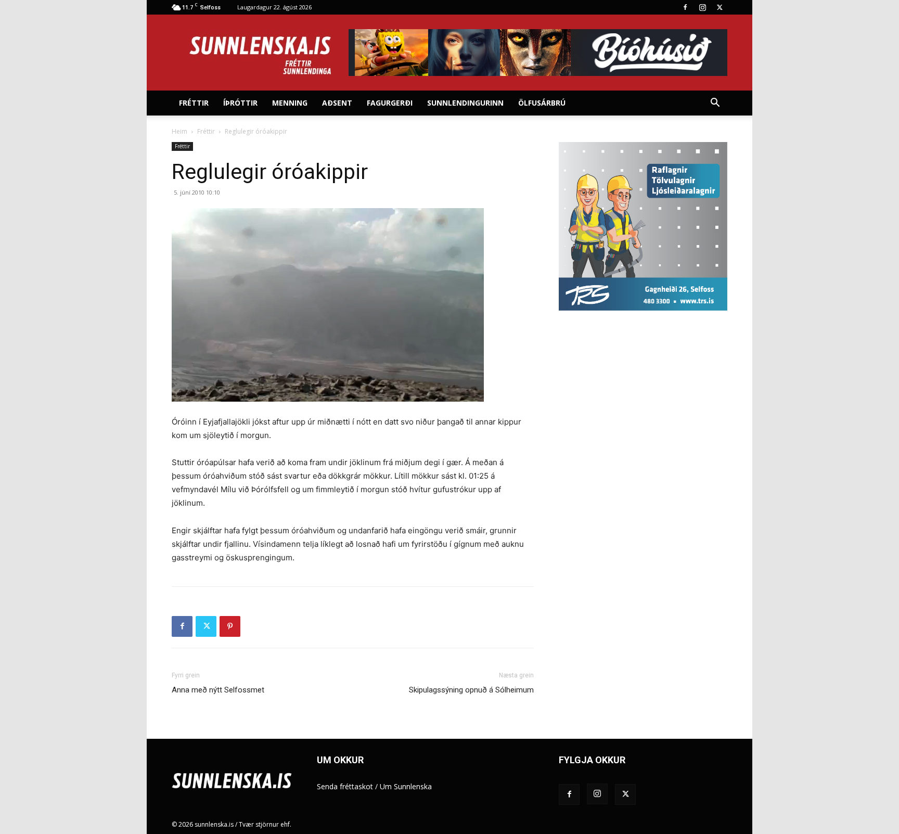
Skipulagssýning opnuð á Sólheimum (471, 690)
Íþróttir (240, 103)
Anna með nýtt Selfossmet (218, 690)
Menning (289, 103)
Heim (179, 131)
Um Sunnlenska (406, 786)
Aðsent (337, 103)
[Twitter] (719, 7)
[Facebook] (685, 7)
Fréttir (194, 103)
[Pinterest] (230, 626)
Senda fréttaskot (345, 786)
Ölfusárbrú (542, 103)
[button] (714, 104)
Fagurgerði (390, 103)
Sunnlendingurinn (465, 103)
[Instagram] (702, 7)
